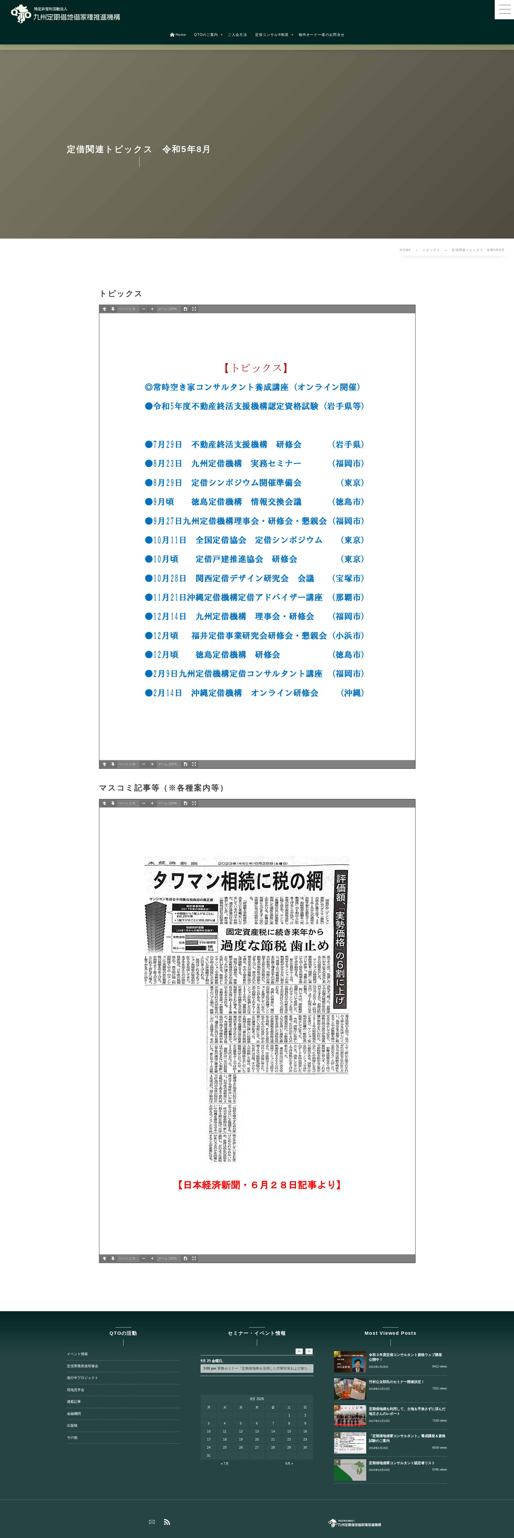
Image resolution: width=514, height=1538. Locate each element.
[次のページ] (113, 309)
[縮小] (144, 309)
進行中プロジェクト (82, 1378)
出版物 (72, 1425)
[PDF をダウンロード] (186, 309)
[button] (504, 9)
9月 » (289, 1463)
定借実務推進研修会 (82, 1366)
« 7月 (225, 1463)
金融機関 (74, 1414)
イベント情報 (77, 1354)
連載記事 (74, 1402)
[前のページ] (104, 309)
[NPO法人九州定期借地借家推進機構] (66, 14)
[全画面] (194, 309)
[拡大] (152, 309)
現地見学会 (75, 1390)
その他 (72, 1437)
